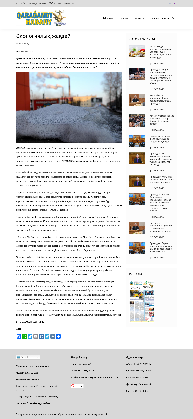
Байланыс (69, 3)
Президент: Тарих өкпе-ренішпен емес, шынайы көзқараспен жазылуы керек (161, 247)
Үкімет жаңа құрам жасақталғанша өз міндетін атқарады (160, 139)
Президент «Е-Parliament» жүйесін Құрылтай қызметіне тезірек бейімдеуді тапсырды (161, 159)
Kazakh (24, 357)
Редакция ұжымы (37, 3)
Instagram (175, 3)
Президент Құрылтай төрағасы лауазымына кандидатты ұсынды (162, 179)
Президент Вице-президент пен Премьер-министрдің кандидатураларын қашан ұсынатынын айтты (161, 76)
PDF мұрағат (55, 3)
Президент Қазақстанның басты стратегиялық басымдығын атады (161, 227)
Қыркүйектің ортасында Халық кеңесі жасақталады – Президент (161, 99)
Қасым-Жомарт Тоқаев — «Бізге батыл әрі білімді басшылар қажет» (162, 119)
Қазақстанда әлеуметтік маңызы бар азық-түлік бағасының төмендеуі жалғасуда (161, 52)
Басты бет (21, 3)
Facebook (170, 3)
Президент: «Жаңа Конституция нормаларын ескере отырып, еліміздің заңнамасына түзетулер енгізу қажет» (160, 202)
